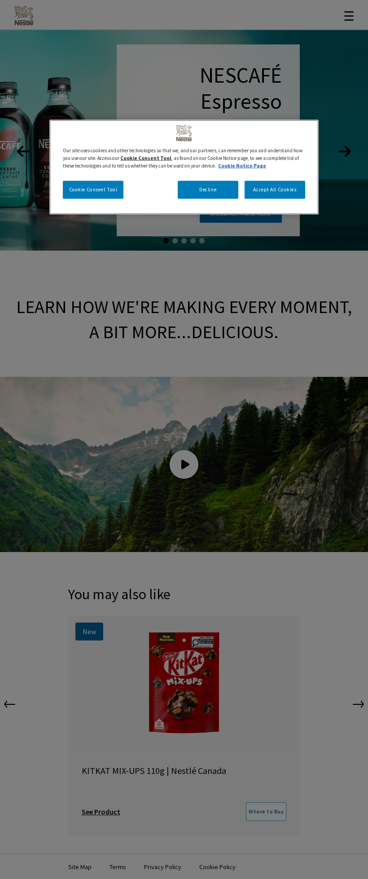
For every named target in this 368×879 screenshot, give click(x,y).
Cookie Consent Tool (93, 189)
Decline (207, 189)
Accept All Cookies (274, 189)
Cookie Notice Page (242, 165)
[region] (184, 166)
